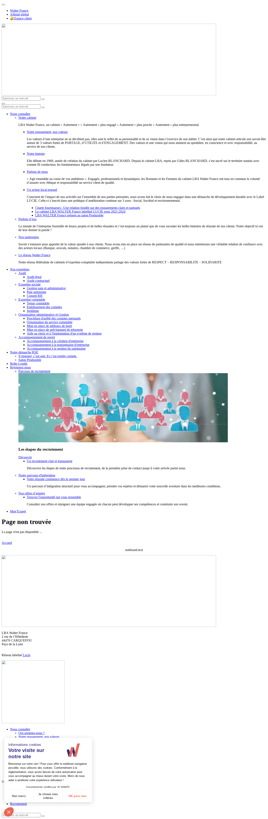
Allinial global (19, 14)
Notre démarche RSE (24, 352)
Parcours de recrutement (34, 371)
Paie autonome (36, 292)
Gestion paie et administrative (46, 288)
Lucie (26, 655)
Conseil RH (35, 296)
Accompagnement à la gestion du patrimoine (56, 348)
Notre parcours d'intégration (36, 475)
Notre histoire (36, 153)
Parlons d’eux (27, 219)
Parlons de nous (37, 171)
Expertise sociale (29, 284)
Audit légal (34, 277)
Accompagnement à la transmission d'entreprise (58, 345)
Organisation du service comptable (49, 322)
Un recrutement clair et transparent (49, 461)
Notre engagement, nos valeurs (47, 132)
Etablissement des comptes (44, 307)
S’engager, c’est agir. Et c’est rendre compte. (47, 356)
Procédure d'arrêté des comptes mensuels (54, 318)
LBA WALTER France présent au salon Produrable (69, 215)
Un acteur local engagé (42, 189)
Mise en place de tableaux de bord (49, 326)
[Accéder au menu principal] (3, 103)
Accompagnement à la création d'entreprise (55, 341)
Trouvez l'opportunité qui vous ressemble (54, 497)
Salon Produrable (29, 360)
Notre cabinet (27, 117)
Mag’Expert (18, 511)
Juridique (33, 311)
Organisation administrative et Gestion (43, 314)
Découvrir (25, 457)
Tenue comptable (38, 303)
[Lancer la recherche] (43, 99)
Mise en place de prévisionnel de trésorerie (55, 329)
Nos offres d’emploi (31, 493)
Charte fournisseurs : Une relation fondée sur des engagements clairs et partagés (87, 208)
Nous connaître (20, 114)
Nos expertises (19, 269)
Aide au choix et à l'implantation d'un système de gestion (64, 333)
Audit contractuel (38, 280)
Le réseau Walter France (34, 255)
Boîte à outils (18, 363)
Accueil (7, 543)
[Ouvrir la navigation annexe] (3, 4)
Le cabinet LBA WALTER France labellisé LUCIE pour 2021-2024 (80, 211)
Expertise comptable (31, 299)
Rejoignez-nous (20, 367)
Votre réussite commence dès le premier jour (56, 479)
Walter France (19, 10)
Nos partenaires (28, 237)
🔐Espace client (21, 18)
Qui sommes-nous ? (31, 733)
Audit (22, 273)
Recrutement (18, 804)
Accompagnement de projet (36, 337)
